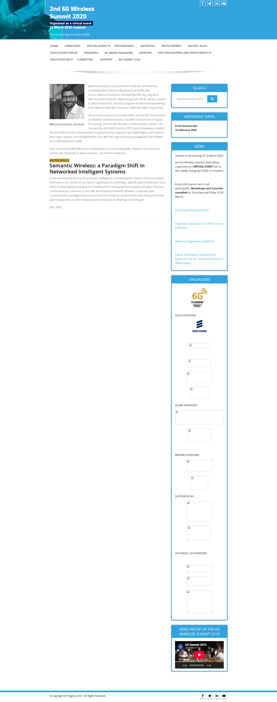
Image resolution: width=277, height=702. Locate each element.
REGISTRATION (60, 59)
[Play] (179, 665)
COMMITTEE (85, 59)
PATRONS (145, 52)
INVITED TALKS (197, 46)
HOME (54, 46)
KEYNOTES (148, 46)
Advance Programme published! (194, 241)
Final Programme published (192, 210)
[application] (199, 654)
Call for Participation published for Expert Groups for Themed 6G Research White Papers (199, 259)
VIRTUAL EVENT (97, 46)
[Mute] (214, 665)
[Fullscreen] (219, 665)
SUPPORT (106, 59)
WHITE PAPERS (171, 46)
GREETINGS (72, 46)
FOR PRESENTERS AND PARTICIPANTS (183, 52)
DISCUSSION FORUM (64, 52)
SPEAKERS (91, 52)
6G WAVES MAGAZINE (119, 52)
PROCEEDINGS (124, 46)
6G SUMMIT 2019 (129, 59)
